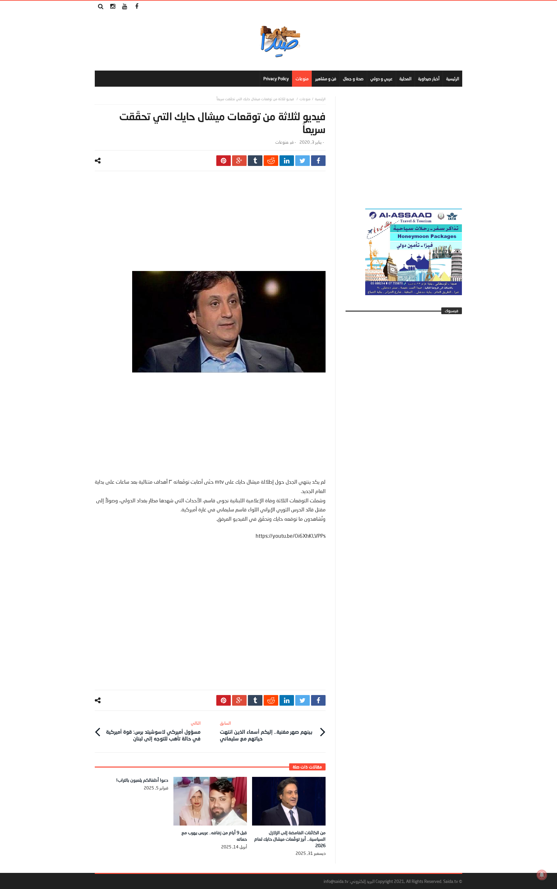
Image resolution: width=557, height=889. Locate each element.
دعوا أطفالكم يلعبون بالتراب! (142, 780)
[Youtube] (125, 7)
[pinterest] (223, 160)
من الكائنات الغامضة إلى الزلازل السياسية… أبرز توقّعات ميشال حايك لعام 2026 (290, 839)
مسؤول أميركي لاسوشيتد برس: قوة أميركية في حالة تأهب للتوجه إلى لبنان (153, 730)
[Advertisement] (210, 226)
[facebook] (318, 160)
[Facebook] (136, 7)
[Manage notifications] (542, 875)
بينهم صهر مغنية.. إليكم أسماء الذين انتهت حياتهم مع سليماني (266, 730)
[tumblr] (255, 160)
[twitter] (302, 160)
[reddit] (271, 160)
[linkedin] (286, 160)
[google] (239, 160)
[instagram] (113, 7)
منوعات (304, 99)
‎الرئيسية (320, 99)
